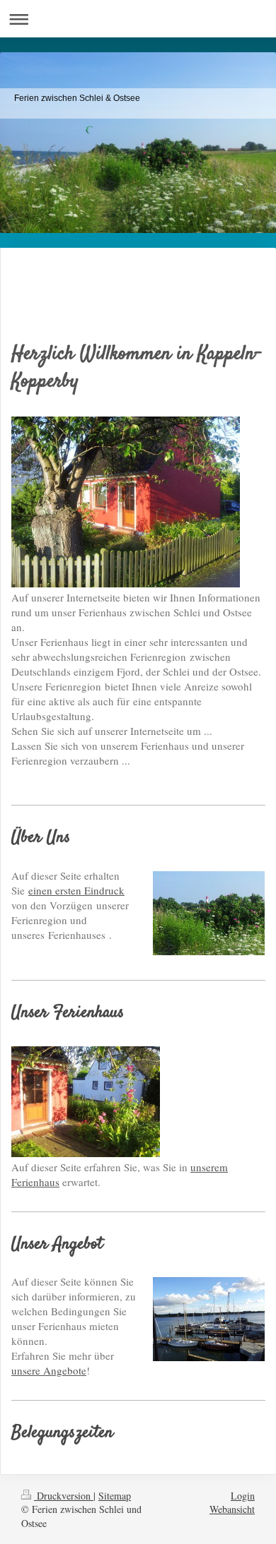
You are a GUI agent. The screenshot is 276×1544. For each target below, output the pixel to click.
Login (243, 1495)
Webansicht (232, 1509)
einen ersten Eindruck (76, 890)
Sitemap (114, 1495)
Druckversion (63, 1495)
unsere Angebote (48, 1370)
